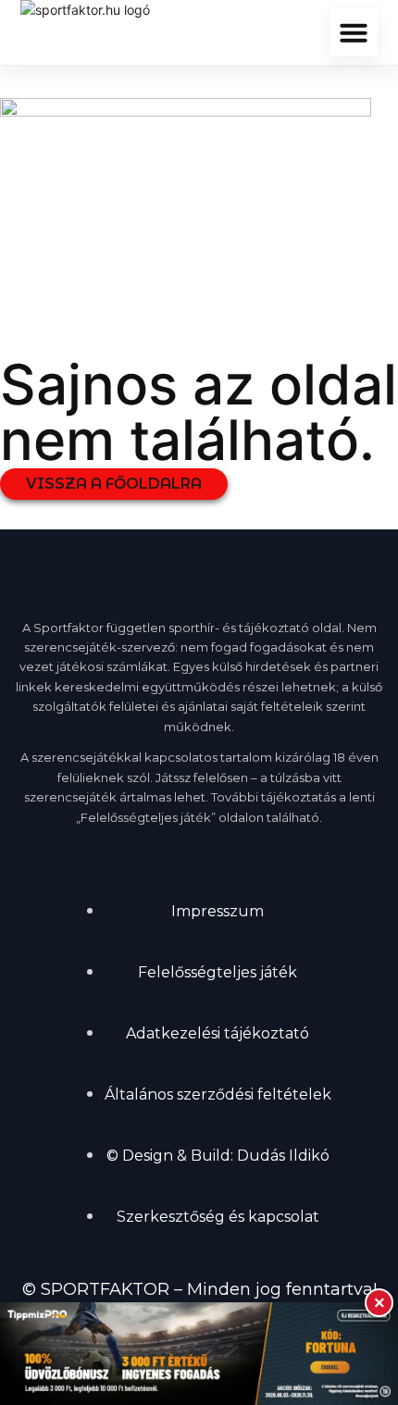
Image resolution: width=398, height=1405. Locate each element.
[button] (354, 32)
